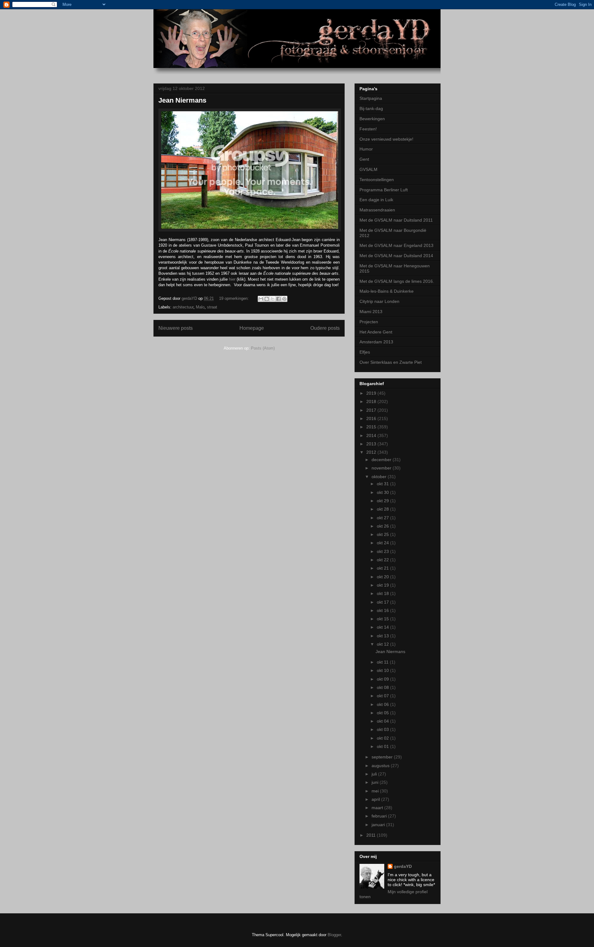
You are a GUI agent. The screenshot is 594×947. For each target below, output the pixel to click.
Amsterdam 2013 (376, 341)
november (382, 467)
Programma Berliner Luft (383, 189)
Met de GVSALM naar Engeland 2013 (396, 245)
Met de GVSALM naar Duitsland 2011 (396, 220)
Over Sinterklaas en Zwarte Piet (390, 362)
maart (378, 807)
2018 (371, 401)
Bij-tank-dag (371, 108)
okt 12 (383, 644)
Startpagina (370, 98)
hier (232, 279)
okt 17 (383, 602)
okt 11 (383, 662)
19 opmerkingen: (234, 298)
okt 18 (383, 593)
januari (379, 824)
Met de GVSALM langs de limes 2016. (396, 281)
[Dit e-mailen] (261, 299)
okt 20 (383, 576)
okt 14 (383, 627)
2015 (371, 426)
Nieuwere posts (175, 328)
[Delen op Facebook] (278, 299)
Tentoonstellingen (376, 179)
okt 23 (383, 551)
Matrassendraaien (377, 209)
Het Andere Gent (375, 331)
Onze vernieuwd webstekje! (386, 139)
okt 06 (383, 704)
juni (376, 782)
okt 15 (383, 618)
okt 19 (383, 585)
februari (380, 815)
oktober (380, 476)
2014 (371, 435)
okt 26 (383, 526)
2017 (371, 410)
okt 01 (383, 746)
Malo (200, 307)
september (383, 756)
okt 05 (383, 712)
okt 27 (383, 517)
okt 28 (383, 509)
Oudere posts (325, 328)
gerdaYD (403, 866)
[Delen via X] (272, 299)
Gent (364, 159)
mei (376, 790)
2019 (371, 393)
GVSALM (368, 169)
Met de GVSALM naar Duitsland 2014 (396, 255)
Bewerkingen (372, 118)
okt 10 (383, 670)
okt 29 (383, 500)
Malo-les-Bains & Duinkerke (386, 291)
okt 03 (383, 729)
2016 (371, 418)
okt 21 (383, 568)
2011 (371, 835)
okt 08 (383, 687)
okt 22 (383, 559)
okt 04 (383, 721)
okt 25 (383, 534)
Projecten (368, 321)
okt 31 (383, 483)
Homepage (251, 328)
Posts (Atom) (263, 348)
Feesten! (368, 128)
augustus (381, 765)
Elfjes (364, 352)
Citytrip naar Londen (379, 301)
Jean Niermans (182, 100)
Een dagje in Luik (376, 199)
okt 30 (383, 492)
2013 (371, 443)
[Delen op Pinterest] (284, 299)
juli (375, 773)
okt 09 (383, 679)
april (376, 799)
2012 (371, 452)
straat (212, 307)
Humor (366, 149)
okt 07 (383, 695)
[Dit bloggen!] (267, 299)
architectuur (183, 307)
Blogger (334, 934)
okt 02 (383, 738)
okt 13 (383, 635)
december (382, 459)
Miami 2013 (370, 311)
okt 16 (383, 610)
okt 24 (383, 542)
